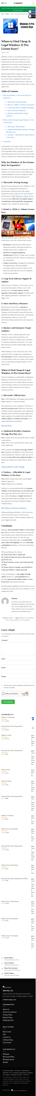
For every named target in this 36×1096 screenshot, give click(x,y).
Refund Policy (7, 1017)
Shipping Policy (8, 1020)
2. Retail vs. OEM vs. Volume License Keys (20, 105)
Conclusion (7, 141)
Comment (4, 640)
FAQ (4, 1034)
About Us (6, 1009)
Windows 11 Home (22, 196)
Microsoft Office (8, 1057)
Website (3, 676)
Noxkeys (15, 598)
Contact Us (7, 1037)
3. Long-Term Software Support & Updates (20, 108)
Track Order (7, 1043)
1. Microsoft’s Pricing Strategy (16, 102)
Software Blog (8, 1040)
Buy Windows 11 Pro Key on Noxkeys (13, 508)
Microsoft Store (6, 425)
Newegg (21, 467)
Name (3, 659)
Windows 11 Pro (24, 618)
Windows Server (8, 1059)
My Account (7, 1032)
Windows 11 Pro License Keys (22, 620)
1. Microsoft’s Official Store (15, 127)
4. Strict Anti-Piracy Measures (16, 110)
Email (3, 667)
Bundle (5, 1062)
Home (2, 14)
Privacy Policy (7, 1015)
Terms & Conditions (10, 1012)
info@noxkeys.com (9, 1000)
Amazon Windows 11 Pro (9, 467)
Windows (7, 14)
